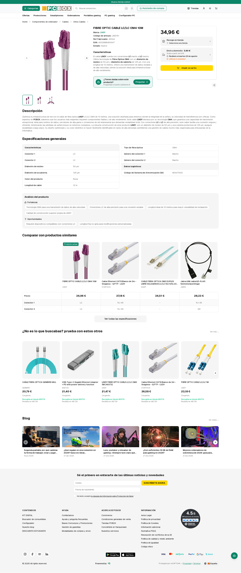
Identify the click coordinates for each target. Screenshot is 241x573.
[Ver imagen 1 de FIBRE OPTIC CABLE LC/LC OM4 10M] (27, 100)
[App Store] (128, 555)
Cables (65, 22)
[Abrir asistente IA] (234, 555)
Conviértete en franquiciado (114, 527)
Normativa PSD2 (148, 531)
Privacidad (187, 563)
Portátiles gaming (92, 15)
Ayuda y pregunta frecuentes (75, 519)
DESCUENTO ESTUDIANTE (34, 531)
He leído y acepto (105, 496)
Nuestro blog (28, 527)
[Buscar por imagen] (126, 8)
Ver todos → (214, 420)
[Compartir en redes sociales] (214, 85)
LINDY (102, 32)
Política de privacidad (150, 519)
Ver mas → (214, 332)
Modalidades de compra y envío (76, 531)
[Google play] (113, 555)
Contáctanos (68, 515)
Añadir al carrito (189, 68)
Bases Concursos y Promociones (77, 523)
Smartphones (56, 15)
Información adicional (150, 527)
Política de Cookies (150, 523)
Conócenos (107, 515)
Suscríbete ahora (154, 483)
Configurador (28, 523)
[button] (56, 58)
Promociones (39, 15)
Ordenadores (73, 15)
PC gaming (110, 15)
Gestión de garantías (71, 527)
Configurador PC (127, 15)
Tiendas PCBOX (109, 523)
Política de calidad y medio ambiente (157, 539)
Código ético (147, 546)
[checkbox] (75, 496)
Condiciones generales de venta (116, 519)
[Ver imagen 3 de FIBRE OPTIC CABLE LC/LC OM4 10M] (51, 100)
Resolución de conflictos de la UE (156, 535)
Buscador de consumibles (34, 519)
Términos (196, 563)
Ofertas (26, 15)
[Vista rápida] (66, 276)
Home (24, 22)
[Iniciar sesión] (203, 8)
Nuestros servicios (110, 531)
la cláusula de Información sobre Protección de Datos (112, 496)
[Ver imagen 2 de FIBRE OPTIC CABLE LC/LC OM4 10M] (39, 100)
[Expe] (109, 563)
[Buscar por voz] (131, 8)
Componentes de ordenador (45, 22)
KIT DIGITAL (27, 515)
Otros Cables (79, 22)
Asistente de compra (153, 8)
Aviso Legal (146, 515)
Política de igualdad (150, 542)
